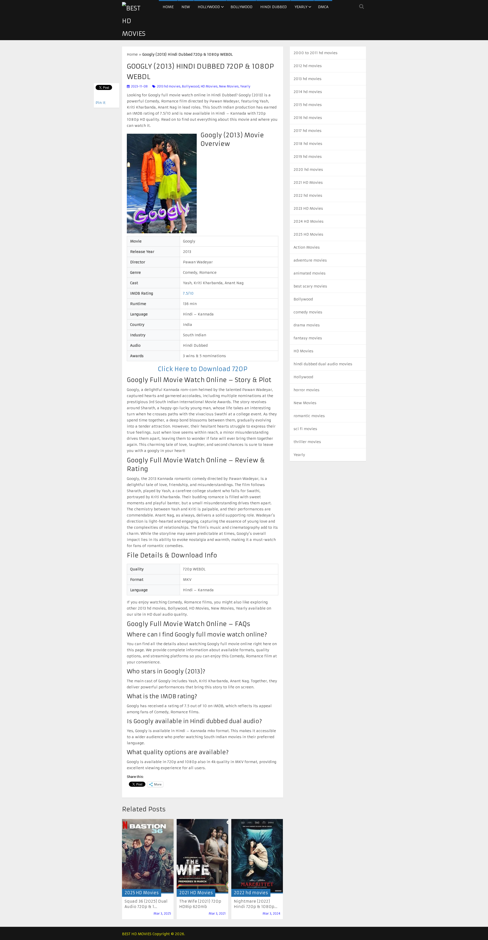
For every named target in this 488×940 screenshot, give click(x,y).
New (185, 7)
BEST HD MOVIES (136, 934)
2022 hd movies (251, 892)
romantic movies (309, 416)
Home (168, 7)
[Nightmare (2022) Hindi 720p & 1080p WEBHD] (257, 856)
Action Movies (307, 247)
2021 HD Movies (196, 892)
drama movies (307, 325)
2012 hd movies (308, 66)
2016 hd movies (308, 117)
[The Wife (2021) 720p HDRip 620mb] (202, 856)
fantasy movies (308, 338)
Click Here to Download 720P (202, 369)
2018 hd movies (308, 143)
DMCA (323, 7)
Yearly (301, 7)
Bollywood (241, 7)
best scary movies (310, 286)
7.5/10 (188, 293)
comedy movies (308, 312)
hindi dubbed (273, 7)
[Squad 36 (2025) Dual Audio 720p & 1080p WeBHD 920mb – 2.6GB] (148, 856)
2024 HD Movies (309, 221)
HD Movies (209, 86)
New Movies (229, 86)
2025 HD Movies (142, 892)
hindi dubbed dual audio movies (323, 364)
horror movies (306, 390)
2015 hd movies (308, 104)
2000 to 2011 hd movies (316, 53)
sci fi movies (305, 429)
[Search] (361, 6)
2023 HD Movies (308, 208)
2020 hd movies (308, 169)
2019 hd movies (308, 156)
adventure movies (310, 260)
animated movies (310, 273)
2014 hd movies (308, 91)
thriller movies (307, 441)
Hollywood (209, 7)
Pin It (100, 102)
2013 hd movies (168, 86)
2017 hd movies (308, 130)
